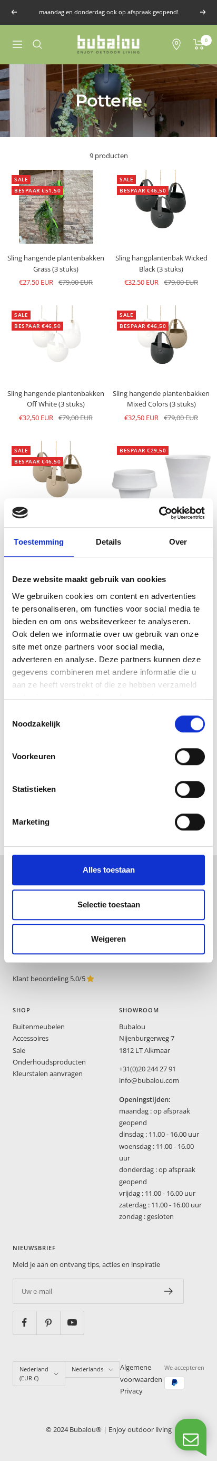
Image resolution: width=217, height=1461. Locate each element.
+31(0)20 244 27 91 (147, 1068)
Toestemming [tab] (39, 541)
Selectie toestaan (108, 904)
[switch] (190, 756)
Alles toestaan (109, 869)
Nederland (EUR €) (33, 1373)
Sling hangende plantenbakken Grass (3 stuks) (55, 263)
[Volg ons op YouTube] (72, 1322)
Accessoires (30, 1038)
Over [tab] (178, 541)
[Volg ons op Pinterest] (48, 1322)
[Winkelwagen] (198, 44)
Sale (19, 1050)
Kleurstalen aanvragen (48, 1073)
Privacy (131, 1391)
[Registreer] (168, 1291)
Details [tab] (109, 541)
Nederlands (87, 1369)
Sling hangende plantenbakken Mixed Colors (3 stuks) (161, 399)
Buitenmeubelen (39, 1026)
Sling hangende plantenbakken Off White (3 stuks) (55, 399)
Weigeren (108, 938)
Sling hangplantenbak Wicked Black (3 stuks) (161, 263)
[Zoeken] (37, 44)
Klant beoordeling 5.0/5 (50, 978)
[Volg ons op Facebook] (24, 1322)
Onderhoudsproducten (49, 1062)
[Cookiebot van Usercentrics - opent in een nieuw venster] (159, 513)
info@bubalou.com (149, 1080)
